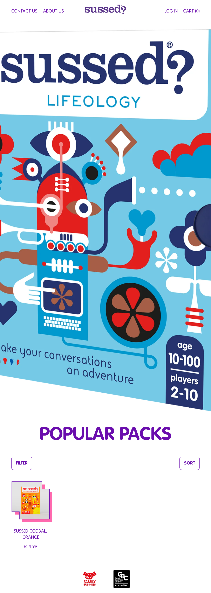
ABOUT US (53, 11)
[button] (21, 463)
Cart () (191, 13)
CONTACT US (24, 11)
